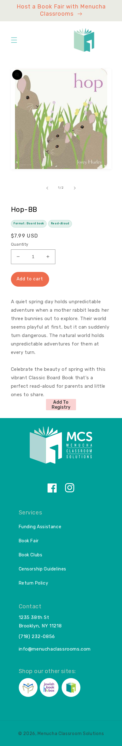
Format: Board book (28, 223)
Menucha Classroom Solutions (71, 733)
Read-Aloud (60, 223)
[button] (14, 40)
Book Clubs (31, 555)
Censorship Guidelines (43, 569)
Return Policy (33, 583)
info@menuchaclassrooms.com (55, 649)
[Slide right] (75, 188)
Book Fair (29, 541)
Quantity (19, 244)
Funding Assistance (40, 526)
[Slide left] (47, 188)
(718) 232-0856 (37, 636)
